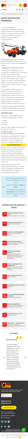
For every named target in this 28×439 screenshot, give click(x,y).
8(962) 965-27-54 (13, 5)
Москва (5, 1)
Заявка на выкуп (8, 407)
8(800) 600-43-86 (13, 4)
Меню (4, 9)
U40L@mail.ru (7, 417)
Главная (3, 14)
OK (19, 437)
